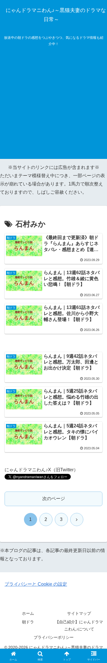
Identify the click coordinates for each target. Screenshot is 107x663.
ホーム (28, 613)
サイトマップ (79, 613)
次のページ (53, 498)
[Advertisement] (53, 105)
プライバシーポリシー (54, 637)
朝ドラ (28, 622)
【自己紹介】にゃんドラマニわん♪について (79, 625)
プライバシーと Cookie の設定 (36, 584)
